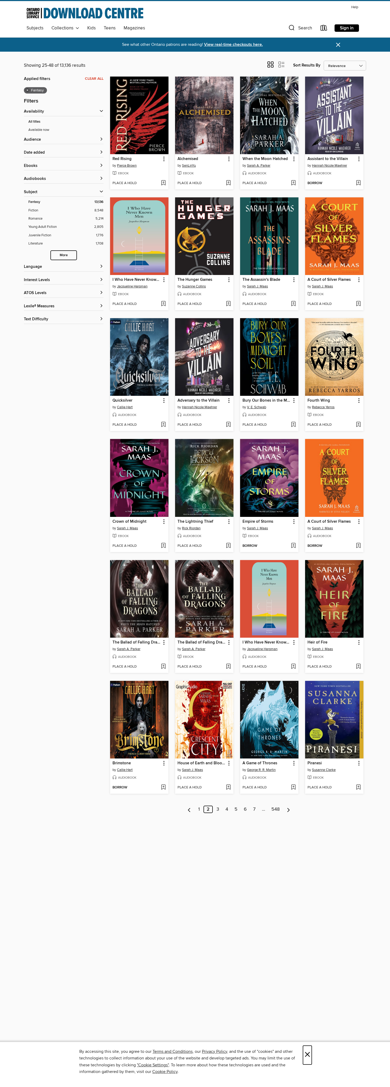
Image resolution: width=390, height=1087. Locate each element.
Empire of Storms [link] (257, 521)
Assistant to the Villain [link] (327, 159)
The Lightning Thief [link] (195, 521)
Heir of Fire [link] (317, 642)
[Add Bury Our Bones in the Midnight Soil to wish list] (293, 425)
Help (354, 7)
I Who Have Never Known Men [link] (136, 279)
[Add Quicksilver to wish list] (163, 425)
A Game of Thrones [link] (259, 763)
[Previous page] (189, 809)
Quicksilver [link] (122, 400)
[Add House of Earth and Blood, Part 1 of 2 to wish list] (228, 787)
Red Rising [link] (122, 159)
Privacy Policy (214, 1051)
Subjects (35, 28)
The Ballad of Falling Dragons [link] (136, 642)
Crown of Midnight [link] (129, 521)
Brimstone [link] (121, 763)
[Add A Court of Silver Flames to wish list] (358, 304)
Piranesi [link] (314, 763)
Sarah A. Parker (258, 165)
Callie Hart (125, 407)
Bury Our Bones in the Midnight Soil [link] (266, 400)
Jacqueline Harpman (132, 286)
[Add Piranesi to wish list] (358, 787)
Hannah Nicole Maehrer (329, 165)
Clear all (94, 78)
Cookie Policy (164, 1071)
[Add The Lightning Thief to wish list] (228, 546)
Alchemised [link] (187, 159)
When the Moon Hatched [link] (265, 159)
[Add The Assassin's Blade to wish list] (293, 304)
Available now (38, 130)
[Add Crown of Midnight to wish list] (163, 546)
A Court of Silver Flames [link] (329, 279)
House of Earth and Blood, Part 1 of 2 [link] (201, 763)
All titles (34, 121)
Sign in (347, 28)
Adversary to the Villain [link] (198, 400)
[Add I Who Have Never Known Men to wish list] (163, 304)
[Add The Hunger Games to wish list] (228, 304)
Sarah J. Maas (257, 286)
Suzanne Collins (194, 286)
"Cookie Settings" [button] (153, 1065)
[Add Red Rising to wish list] (163, 183)
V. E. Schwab (256, 407)
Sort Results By (306, 65)
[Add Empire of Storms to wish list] (293, 546)
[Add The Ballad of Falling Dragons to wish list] (163, 666)
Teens (110, 28)
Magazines (134, 28)
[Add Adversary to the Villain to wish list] (228, 425)
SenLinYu (189, 165)
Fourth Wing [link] (318, 400)
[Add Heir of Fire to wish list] (358, 666)
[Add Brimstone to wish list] (163, 787)
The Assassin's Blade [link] (261, 279)
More (64, 255)
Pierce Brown (127, 165)
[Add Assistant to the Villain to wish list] (358, 183)
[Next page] (288, 809)
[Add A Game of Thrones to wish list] (293, 787)
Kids (91, 28)
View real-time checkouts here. (233, 44)
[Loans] (324, 29)
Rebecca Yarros (323, 407)
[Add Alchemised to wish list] (228, 183)
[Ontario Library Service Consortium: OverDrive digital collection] (85, 13)
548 (275, 809)
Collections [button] (63, 28)
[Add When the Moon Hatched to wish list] (293, 183)
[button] (300, 29)
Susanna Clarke (324, 770)
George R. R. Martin (261, 770)
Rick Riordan (191, 528)
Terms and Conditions (173, 1051)
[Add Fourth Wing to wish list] (358, 425)
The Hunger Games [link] (194, 279)
